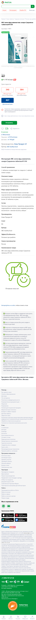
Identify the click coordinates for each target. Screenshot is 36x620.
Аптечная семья (6, 455)
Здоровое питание (19, 19)
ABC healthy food (12, 147)
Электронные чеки (6, 467)
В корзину (9, 123)
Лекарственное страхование (9, 441)
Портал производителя (8, 476)
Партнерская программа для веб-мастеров (13, 485)
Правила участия (6, 459)
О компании (4, 427)
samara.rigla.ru (27, 533)
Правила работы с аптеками (9, 451)
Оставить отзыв (5, 437)
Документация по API (7, 481)
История (3, 429)
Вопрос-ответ (5, 465)
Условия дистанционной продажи (11, 408)
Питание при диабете (30, 19)
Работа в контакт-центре (8, 496)
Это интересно (5, 398)
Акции (4, 10)
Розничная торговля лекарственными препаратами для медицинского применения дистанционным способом (17, 418)
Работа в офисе (5, 494)
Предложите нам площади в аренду (11, 478)
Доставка (4, 396)
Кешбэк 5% (23, 10)
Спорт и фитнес (10, 19)
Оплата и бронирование (8, 394)
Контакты (4, 433)
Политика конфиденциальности (10, 400)
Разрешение (4, 406)
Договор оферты (6, 413)
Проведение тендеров (7, 472)
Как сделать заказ (6, 392)
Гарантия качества (6, 443)
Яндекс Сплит (5, 32)
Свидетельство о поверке (8, 445)
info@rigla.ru (14, 598)
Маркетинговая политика (8, 410)
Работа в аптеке (5, 492)
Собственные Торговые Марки (10, 483)
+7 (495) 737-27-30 (7, 578)
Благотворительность (7, 435)
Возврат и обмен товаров (8, 411)
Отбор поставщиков (7, 480)
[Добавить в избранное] (2, 129)
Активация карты (6, 457)
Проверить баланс (6, 461)
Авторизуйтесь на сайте (8, 305)
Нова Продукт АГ (20, 144)
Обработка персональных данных (11, 421)
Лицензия (4, 404)
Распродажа (13, 10)
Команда (3, 431)
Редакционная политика (8, 439)
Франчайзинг (5, 474)
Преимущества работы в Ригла (10, 490)
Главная (3, 19)
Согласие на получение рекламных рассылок (14, 423)
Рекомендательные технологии (10, 449)
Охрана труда (5, 498)
